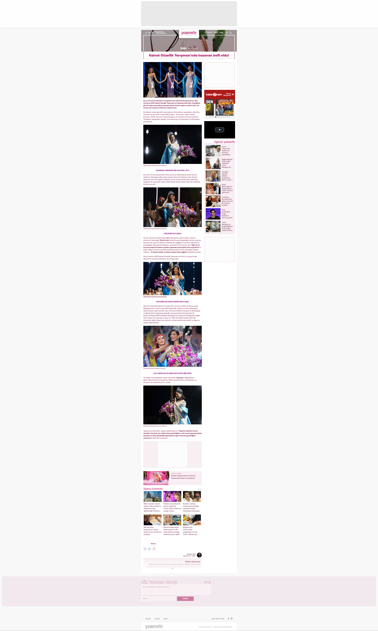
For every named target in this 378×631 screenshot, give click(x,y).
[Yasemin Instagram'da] (149, 33)
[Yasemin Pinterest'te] (152, 33)
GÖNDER (185, 598)
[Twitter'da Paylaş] (149, 549)
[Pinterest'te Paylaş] (154, 549)
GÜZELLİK (209, 32)
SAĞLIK (216, 32)
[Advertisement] (172, 454)
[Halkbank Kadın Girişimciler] (160, 33)
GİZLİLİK (157, 619)
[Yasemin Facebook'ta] (146, 33)
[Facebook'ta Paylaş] (145, 549)
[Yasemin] (189, 34)
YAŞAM (221, 32)
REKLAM (148, 619)
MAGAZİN (183, 48)
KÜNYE (166, 619)
